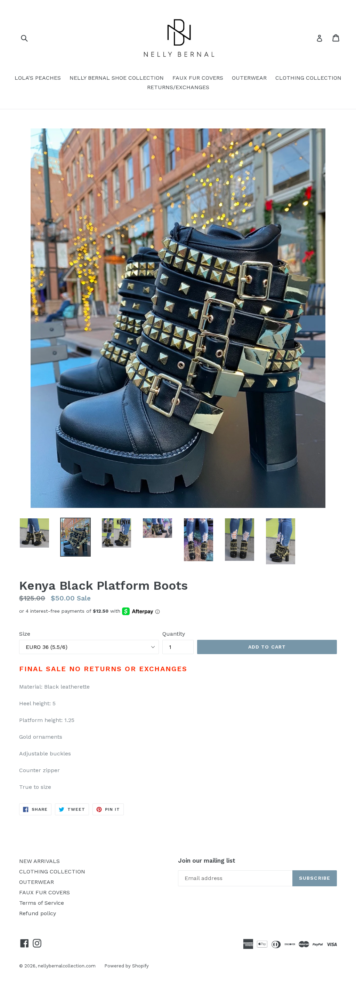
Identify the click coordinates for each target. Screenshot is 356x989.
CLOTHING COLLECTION (308, 77)
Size (24, 633)
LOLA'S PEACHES (38, 77)
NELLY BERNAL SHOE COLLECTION (117, 77)
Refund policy (37, 913)
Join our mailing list (206, 860)
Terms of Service (41, 903)
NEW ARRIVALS (39, 861)
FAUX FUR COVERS (197, 77)
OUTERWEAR (249, 77)
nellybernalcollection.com (67, 965)
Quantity (173, 633)
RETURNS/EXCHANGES (178, 87)
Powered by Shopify (126, 965)
